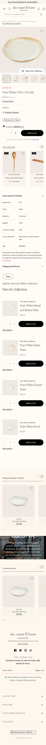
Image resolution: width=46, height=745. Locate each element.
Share (8, 276)
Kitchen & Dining (13, 21)
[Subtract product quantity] (14, 324)
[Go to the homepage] (24, 11)
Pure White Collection (28, 21)
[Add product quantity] (5, 324)
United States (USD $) (22, 732)
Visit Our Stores (23, 644)
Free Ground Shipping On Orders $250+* (23, 2)
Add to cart (32, 133)
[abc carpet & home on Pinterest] (20, 650)
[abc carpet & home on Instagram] (25, 650)
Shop (4, 21)
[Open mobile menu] (4, 8)
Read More (7, 260)
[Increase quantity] (15, 133)
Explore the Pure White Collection (20, 283)
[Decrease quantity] (7, 133)
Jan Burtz (7, 87)
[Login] (38, 8)
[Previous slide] (37, 146)
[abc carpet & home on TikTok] (30, 650)
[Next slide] (41, 146)
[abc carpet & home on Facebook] (15, 650)
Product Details (8, 101)
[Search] (41, 14)
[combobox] (23, 14)
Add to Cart (31, 324)
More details (7, 330)
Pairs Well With (9, 147)
